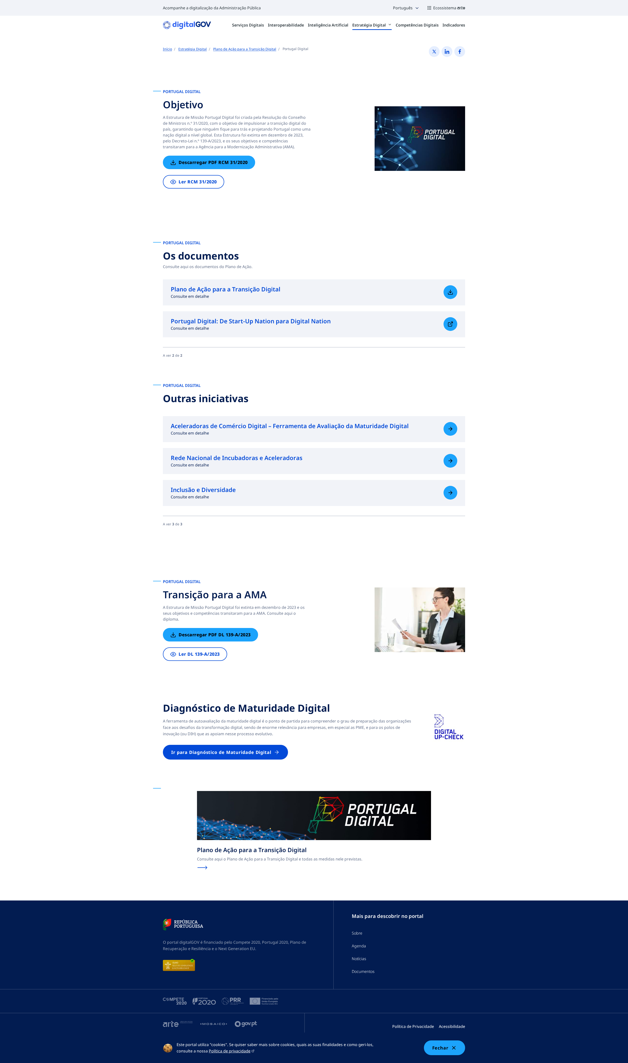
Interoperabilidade (286, 25)
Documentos (363, 971)
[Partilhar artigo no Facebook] (459, 51)
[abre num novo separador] (183, 924)
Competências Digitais (417, 25)
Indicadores (454, 25)
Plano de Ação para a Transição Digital (244, 49)
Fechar (440, 1048)
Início (167, 49)
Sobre (357, 933)
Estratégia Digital (369, 25)
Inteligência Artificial (328, 25)
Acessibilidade (452, 1026)
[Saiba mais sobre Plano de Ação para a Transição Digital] (450, 292)
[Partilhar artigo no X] (434, 51)
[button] (406, 8)
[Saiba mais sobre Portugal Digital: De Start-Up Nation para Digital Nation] (450, 324)
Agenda (359, 946)
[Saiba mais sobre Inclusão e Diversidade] (450, 493)
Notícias (359, 958)
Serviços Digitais (248, 25)
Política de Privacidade (413, 1026)
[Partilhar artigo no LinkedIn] (447, 51)
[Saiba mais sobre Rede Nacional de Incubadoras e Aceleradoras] (450, 461)
